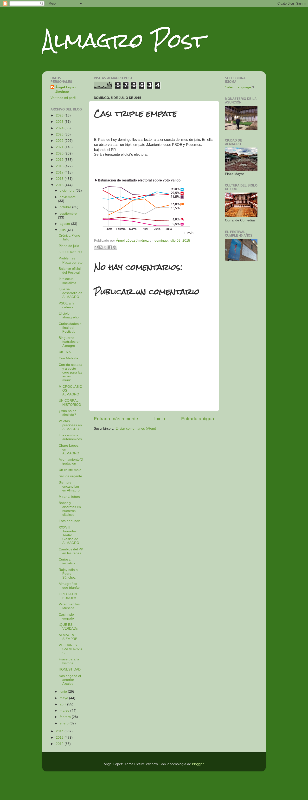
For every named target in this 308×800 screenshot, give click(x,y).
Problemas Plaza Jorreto (71, 260)
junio (64, 691)
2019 (60, 159)
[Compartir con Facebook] (110, 247)
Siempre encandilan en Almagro (69, 486)
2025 (60, 121)
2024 (60, 128)
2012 (60, 744)
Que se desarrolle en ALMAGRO (70, 293)
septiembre (68, 213)
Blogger (198, 764)
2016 (60, 179)
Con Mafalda (68, 358)
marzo (65, 710)
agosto (65, 224)
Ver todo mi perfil (63, 98)
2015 (60, 185)
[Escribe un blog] (100, 247)
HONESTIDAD (70, 669)
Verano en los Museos (69, 606)
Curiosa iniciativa (67, 561)
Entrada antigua (197, 418)
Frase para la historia (69, 661)
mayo (64, 698)
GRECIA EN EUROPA (68, 596)
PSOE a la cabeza (66, 305)
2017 (60, 172)
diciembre (68, 190)
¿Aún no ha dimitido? (68, 413)
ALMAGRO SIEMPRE (68, 637)
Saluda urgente (70, 476)
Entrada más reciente (116, 418)
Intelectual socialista (67, 280)
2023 (60, 134)
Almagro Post (123, 40)
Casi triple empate (66, 616)
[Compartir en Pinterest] (114, 247)
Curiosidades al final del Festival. (70, 327)
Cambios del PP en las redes (71, 551)
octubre (66, 207)
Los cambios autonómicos (70, 437)
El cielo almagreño (69, 315)
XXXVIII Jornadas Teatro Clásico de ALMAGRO (69, 535)
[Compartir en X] (105, 247)
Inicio (159, 418)
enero (65, 723)
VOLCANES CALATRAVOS (70, 649)
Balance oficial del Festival (70, 270)
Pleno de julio (69, 246)
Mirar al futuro (69, 496)
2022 (60, 140)
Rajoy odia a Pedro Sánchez (68, 573)
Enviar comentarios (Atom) (136, 428)
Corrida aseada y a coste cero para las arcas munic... (70, 372)
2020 (60, 153)
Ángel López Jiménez (65, 89)
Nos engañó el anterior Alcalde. (70, 679)
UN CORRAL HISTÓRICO (70, 402)
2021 (60, 147)
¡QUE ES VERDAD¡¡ (68, 626)
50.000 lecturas (70, 252)
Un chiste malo (70, 470)
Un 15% (65, 352)
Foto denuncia (70, 521)
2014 (60, 731)
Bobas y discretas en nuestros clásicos (70, 508)
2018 (60, 166)
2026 (60, 115)
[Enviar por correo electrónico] (96, 247)
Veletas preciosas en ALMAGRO (70, 425)
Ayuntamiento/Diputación (71, 461)
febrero (66, 717)
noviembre (68, 197)
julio (63, 230)
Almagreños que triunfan (70, 585)
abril (63, 704)
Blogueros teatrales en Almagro (69, 341)
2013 (60, 737)
